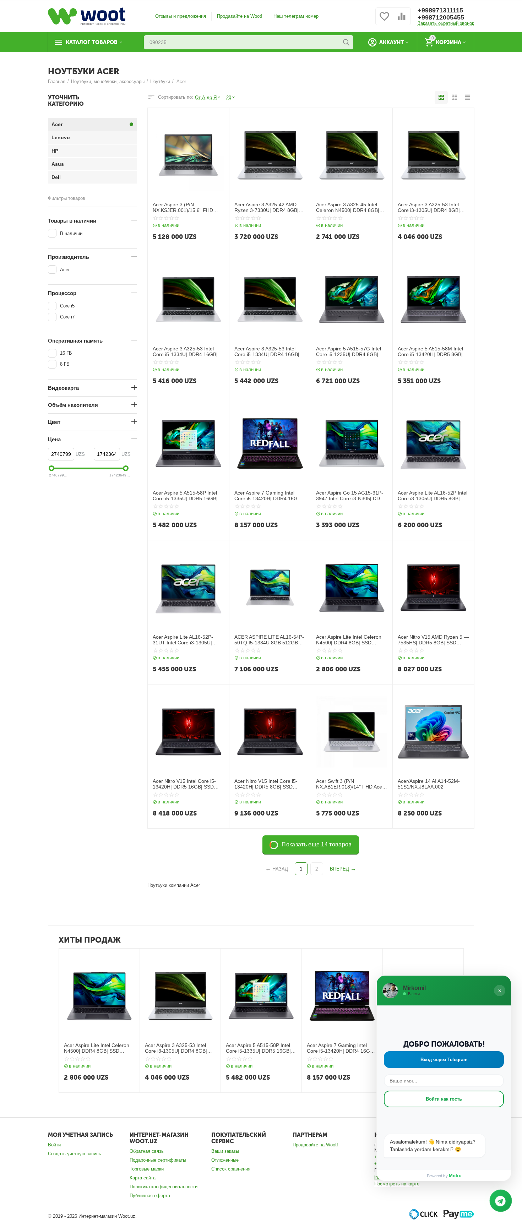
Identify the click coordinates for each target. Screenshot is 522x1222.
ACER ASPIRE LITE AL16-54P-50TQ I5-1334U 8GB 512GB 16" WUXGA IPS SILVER (269, 640)
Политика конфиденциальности (163, 1186)
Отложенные (225, 1160)
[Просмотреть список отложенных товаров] (384, 20)
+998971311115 (440, 10)
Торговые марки (147, 1169)
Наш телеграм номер (296, 16)
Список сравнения (230, 1169)
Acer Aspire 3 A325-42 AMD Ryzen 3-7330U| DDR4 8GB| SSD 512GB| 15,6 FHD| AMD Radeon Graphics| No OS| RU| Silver (268, 208)
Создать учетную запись (74, 1153)
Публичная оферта (150, 1195)
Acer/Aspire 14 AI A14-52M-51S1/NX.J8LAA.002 (429, 784)
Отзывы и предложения (180, 16)
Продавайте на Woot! (239, 16)
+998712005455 (441, 17)
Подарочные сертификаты (158, 1160)
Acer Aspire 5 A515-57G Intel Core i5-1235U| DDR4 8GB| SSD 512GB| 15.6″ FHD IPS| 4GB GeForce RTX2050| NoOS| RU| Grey (348, 352)
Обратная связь (147, 1151)
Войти (54, 1144)
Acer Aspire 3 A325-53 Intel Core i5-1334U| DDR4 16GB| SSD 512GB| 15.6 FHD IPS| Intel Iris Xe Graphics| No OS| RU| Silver (186, 352)
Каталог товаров (92, 42)
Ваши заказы (225, 1151)
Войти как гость (444, 1099)
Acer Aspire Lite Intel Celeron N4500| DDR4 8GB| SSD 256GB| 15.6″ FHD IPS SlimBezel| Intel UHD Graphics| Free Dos (351, 640)
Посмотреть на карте (396, 1183)
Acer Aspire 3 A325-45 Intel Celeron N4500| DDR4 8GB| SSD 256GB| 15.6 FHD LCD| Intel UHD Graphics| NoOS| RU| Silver (351, 208)
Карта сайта (143, 1177)
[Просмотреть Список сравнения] (401, 20)
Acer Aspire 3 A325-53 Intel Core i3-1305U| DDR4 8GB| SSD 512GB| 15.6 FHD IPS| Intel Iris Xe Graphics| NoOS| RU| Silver (430, 208)
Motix (455, 1175)
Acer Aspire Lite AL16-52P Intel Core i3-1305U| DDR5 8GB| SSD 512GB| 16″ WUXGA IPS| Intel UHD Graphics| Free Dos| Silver (432, 496)
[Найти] (346, 42)
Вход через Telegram (444, 1059)
